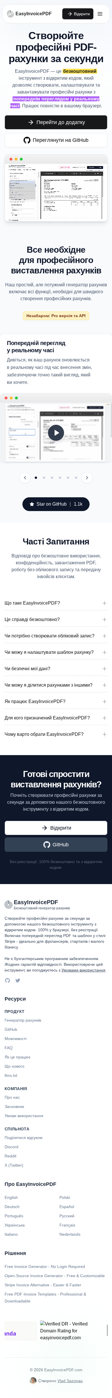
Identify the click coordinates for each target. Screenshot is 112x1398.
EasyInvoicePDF (34, 13)
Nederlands (69, 1234)
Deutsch (12, 1206)
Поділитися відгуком (24, 1137)
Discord (11, 1146)
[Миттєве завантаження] (44, 478)
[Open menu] (100, 14)
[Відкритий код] (76, 478)
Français (67, 1225)
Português (14, 1216)
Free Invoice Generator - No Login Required (45, 1266)
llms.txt (11, 1075)
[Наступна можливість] (87, 477)
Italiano (11, 1234)
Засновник (14, 1106)
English (11, 1197)
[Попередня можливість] (25, 477)
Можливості (15, 1038)
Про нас (12, 1097)
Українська (15, 1225)
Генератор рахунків (23, 1020)
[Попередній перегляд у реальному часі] (36, 478)
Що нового (14, 1066)
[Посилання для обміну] (52, 478)
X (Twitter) (14, 1165)
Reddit (10, 1156)
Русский (66, 1216)
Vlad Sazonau (70, 1380)
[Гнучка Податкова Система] (60, 478)
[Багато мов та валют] (68, 478)
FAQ (9, 1047)
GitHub (11, 1029)
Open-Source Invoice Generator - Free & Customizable (55, 1275)
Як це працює (17, 1057)
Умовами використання (83, 970)
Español (66, 1206)
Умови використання (24, 1115)
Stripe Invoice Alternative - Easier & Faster (43, 1285)
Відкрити (82, 14)
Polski (64, 1197)
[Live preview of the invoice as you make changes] (56, 433)
